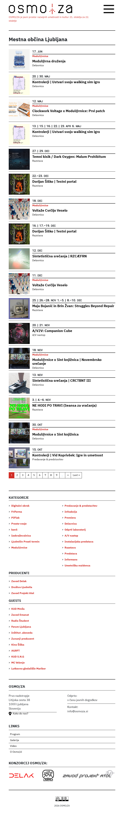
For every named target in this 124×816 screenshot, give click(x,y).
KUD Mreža (18, 609)
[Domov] (43, 9)
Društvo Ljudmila (21, 587)
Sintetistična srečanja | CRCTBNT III (61, 381)
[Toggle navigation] (108, 9)
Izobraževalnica (21, 536)
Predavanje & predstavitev (47, 459)
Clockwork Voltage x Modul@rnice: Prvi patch (68, 111)
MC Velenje (18, 663)
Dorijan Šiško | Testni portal (54, 182)
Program (15, 734)
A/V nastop (38, 335)
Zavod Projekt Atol (22, 593)
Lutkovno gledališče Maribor (28, 669)
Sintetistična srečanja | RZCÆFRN (59, 256)
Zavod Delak (18, 581)
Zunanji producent (22, 639)
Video (13, 746)
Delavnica (38, 65)
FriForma (16, 512)
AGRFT (15, 651)
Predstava (71, 554)
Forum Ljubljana (21, 627)
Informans (71, 559)
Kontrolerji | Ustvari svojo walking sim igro (66, 82)
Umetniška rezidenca (77, 565)
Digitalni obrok (20, 506)
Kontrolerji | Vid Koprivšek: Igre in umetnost (67, 455)
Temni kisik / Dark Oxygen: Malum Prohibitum (69, 157)
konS (14, 530)
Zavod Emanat (20, 615)
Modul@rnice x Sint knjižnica (55, 434)
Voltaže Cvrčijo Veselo (49, 210)
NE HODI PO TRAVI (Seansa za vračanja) (64, 405)
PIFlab (15, 518)
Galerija (14, 740)
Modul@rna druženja (49, 61)
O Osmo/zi (16, 752)
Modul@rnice (40, 56)
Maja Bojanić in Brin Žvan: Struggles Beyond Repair (73, 306)
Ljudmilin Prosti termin (25, 542)
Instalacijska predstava (79, 542)
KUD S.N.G (17, 657)
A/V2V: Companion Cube (52, 331)
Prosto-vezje (19, 524)
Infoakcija (71, 512)
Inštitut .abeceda (21, 633)
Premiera (70, 518)
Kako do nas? (20, 713)
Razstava (37, 161)
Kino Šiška (17, 645)
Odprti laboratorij (75, 530)
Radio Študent (20, 621)
